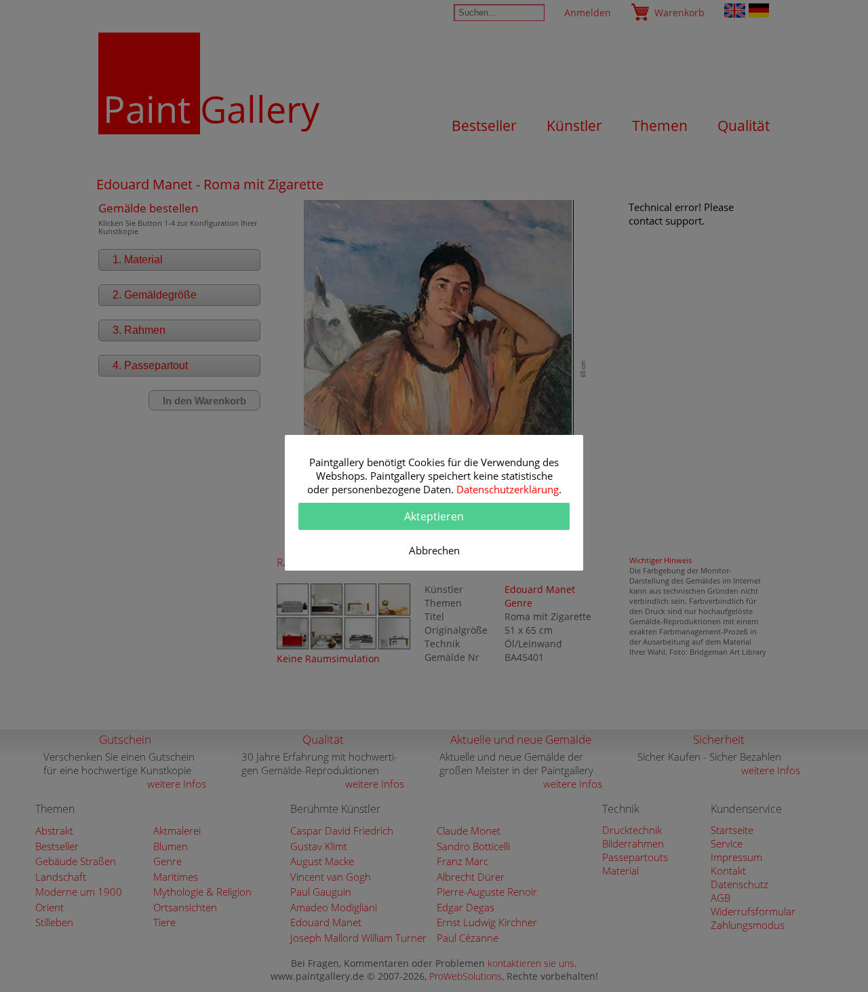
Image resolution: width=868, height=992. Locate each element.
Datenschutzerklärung (507, 489)
